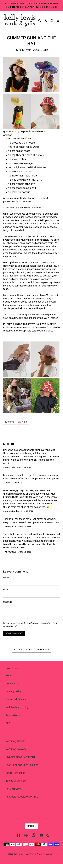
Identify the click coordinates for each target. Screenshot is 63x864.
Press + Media (13, 715)
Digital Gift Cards (15, 773)
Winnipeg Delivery (16, 749)
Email (5, 590)
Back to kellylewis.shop (33, 650)
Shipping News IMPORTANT (20, 757)
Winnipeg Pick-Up (15, 741)
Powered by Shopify (46, 854)
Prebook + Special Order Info (22, 797)
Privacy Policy (14, 691)
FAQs (8, 723)
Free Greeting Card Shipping (22, 765)
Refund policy (13, 789)
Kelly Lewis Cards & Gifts (40, 331)
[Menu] (58, 20)
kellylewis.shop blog (17, 707)
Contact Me (12, 683)
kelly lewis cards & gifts (25, 854)
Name (6, 577)
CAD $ (30, 826)
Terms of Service (16, 781)
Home (9, 675)
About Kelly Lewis (16, 699)
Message (7, 602)
